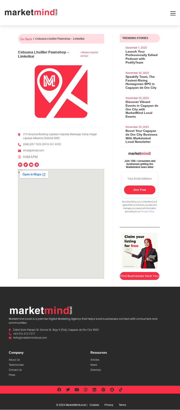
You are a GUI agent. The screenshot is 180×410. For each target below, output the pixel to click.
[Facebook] (20, 165)
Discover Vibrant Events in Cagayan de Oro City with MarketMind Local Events (142, 109)
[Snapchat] (112, 390)
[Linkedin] (36, 165)
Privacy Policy (147, 211)
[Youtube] (31, 165)
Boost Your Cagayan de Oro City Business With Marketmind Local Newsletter (141, 136)
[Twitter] (25, 165)
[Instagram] (86, 390)
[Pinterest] (103, 390)
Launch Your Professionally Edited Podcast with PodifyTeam (142, 57)
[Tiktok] (121, 390)
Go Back (26, 39)
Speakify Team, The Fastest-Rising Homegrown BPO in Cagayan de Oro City (141, 82)
